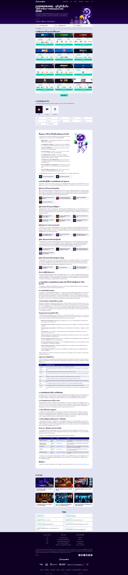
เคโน (47, 539)
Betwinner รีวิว (64, 46)
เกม (71, 1)
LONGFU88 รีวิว (83, 91)
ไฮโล (47, 541)
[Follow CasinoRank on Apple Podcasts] (91, 555)
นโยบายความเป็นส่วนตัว (80, 544)
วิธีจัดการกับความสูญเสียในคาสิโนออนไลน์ (63, 544)
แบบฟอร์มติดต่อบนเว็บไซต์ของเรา (83, 464)
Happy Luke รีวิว (64, 61)
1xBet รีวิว (44, 46)
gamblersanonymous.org (60, 440)
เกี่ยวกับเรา (80, 537)
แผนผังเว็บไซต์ (80, 573)
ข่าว (91, 1)
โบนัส (75, 1)
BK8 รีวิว (44, 61)
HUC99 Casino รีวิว (45, 91)
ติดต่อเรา (80, 539)
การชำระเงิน (81, 1)
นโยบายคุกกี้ (65, 573)
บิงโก (47, 537)
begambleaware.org (59, 446)
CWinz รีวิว (64, 76)
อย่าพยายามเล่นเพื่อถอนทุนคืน (45, 405)
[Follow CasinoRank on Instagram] (82, 555)
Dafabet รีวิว (83, 46)
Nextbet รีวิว (83, 76)
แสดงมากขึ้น (63, 95)
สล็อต (47, 543)
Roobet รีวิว (45, 76)
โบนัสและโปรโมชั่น (46, 149)
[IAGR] (41, 564)
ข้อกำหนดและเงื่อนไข (49, 573)
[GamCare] (53, 564)
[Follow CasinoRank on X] (84, 555)
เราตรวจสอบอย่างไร (80, 541)
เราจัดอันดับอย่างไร (80, 543)
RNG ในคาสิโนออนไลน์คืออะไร (63, 543)
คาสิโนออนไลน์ (65, 1)
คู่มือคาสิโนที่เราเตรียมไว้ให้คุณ (83, 185)
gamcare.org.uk (59, 449)
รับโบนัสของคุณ (45, 44)
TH (36, 555)
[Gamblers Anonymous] (46, 564)
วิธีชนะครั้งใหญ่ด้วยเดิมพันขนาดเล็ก (63, 541)
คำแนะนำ (87, 1)
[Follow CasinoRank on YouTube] (87, 555)
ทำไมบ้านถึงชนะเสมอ (63, 537)
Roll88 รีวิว (83, 61)
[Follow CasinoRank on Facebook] (79, 555)
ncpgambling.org (59, 443)
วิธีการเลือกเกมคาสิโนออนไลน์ (63, 539)
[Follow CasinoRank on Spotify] (89, 555)
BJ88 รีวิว (64, 91)
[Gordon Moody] (62, 564)
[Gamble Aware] (76, 564)
